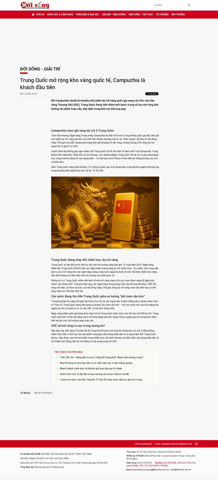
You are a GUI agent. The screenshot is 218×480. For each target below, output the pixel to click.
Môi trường (178, 14)
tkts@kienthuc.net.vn (181, 469)
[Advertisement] (109, 41)
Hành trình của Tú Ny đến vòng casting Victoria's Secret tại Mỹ (94, 374)
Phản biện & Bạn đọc (87, 14)
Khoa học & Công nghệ (60, 14)
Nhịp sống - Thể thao (141, 14)
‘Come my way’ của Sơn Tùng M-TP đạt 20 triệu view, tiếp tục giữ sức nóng (101, 379)
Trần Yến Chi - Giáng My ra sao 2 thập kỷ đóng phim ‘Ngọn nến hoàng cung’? (102, 357)
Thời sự (40, 14)
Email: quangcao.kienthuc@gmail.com (173, 444)
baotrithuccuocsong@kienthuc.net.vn (151, 469)
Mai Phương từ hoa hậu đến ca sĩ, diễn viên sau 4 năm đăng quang (96, 363)
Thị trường (162, 14)
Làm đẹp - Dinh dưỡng (114, 14)
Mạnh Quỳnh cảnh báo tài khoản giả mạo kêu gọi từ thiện (91, 368)
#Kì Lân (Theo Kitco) (43, 393)
